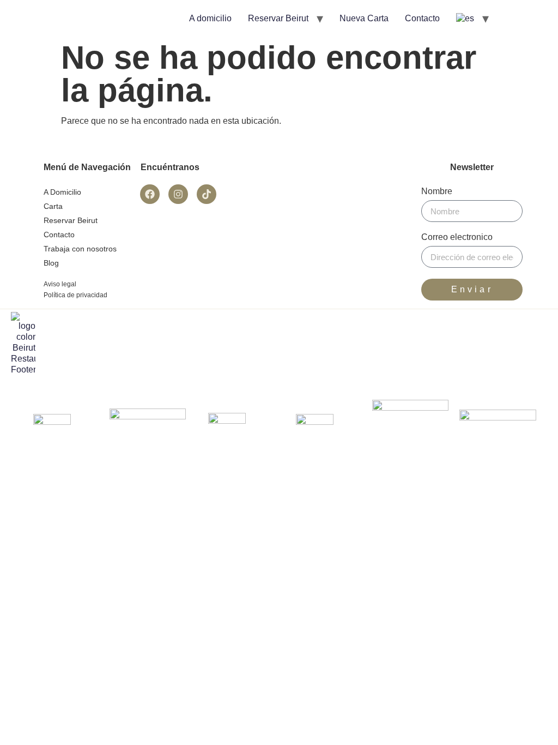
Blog (51, 263)
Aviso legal (60, 284)
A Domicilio (62, 192)
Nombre (436, 191)
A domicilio (210, 18)
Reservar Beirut (278, 18)
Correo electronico (457, 237)
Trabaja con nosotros (80, 248)
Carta (53, 206)
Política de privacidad (75, 295)
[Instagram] (178, 194)
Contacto (422, 18)
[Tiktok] (206, 194)
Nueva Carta (364, 18)
